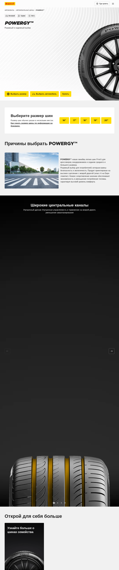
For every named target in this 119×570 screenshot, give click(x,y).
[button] (54, 503)
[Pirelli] (12, 3)
